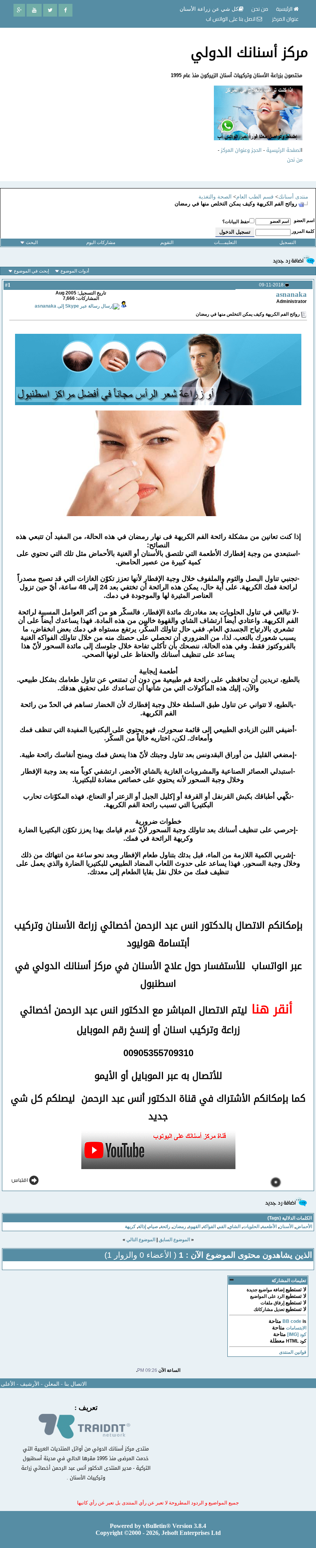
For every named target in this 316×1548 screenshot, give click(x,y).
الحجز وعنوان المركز (241, 150)
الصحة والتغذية (215, 197)
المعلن (51, 1384)
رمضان (179, 1226)
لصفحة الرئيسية (283, 150)
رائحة (165, 1226)
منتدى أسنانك (293, 197)
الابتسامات (296, 1328)
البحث (32, 242)
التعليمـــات (225, 242)
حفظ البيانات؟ (235, 221)
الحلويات (251, 1226)
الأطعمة (269, 1226)
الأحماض (304, 1226)
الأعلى (8, 1384)
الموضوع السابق (174, 1239)
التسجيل (287, 242)
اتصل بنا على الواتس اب (231, 19)
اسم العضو (304, 220)
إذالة (142, 1226)
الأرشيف (29, 1384)
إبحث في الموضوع (31, 271)
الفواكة (209, 1226)
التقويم (166, 242)
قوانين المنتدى (292, 1352)
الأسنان (286, 1226)
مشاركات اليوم (100, 242)
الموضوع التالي (140, 1239)
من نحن (295, 160)
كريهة (130, 1226)
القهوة (194, 1226)
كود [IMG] (296, 1334)
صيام (153, 1226)
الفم (222, 1226)
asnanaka (291, 294)
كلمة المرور (303, 231)
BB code (291, 1321)
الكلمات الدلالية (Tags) (289, 1218)
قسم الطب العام (255, 197)
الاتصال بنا (75, 1384)
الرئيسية (285, 9)
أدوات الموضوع (75, 271)
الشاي (234, 1226)
